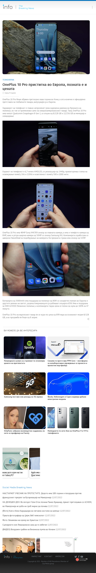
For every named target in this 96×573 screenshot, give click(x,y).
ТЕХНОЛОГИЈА (8, 80)
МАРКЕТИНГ (37, 556)
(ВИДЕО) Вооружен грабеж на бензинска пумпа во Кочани (28, 529)
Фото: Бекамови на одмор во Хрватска (20, 520)
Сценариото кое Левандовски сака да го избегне (24, 524)
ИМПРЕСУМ (59, 556)
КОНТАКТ (48, 556)
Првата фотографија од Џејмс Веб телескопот (23, 515)
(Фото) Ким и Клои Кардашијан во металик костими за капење (30, 510)
